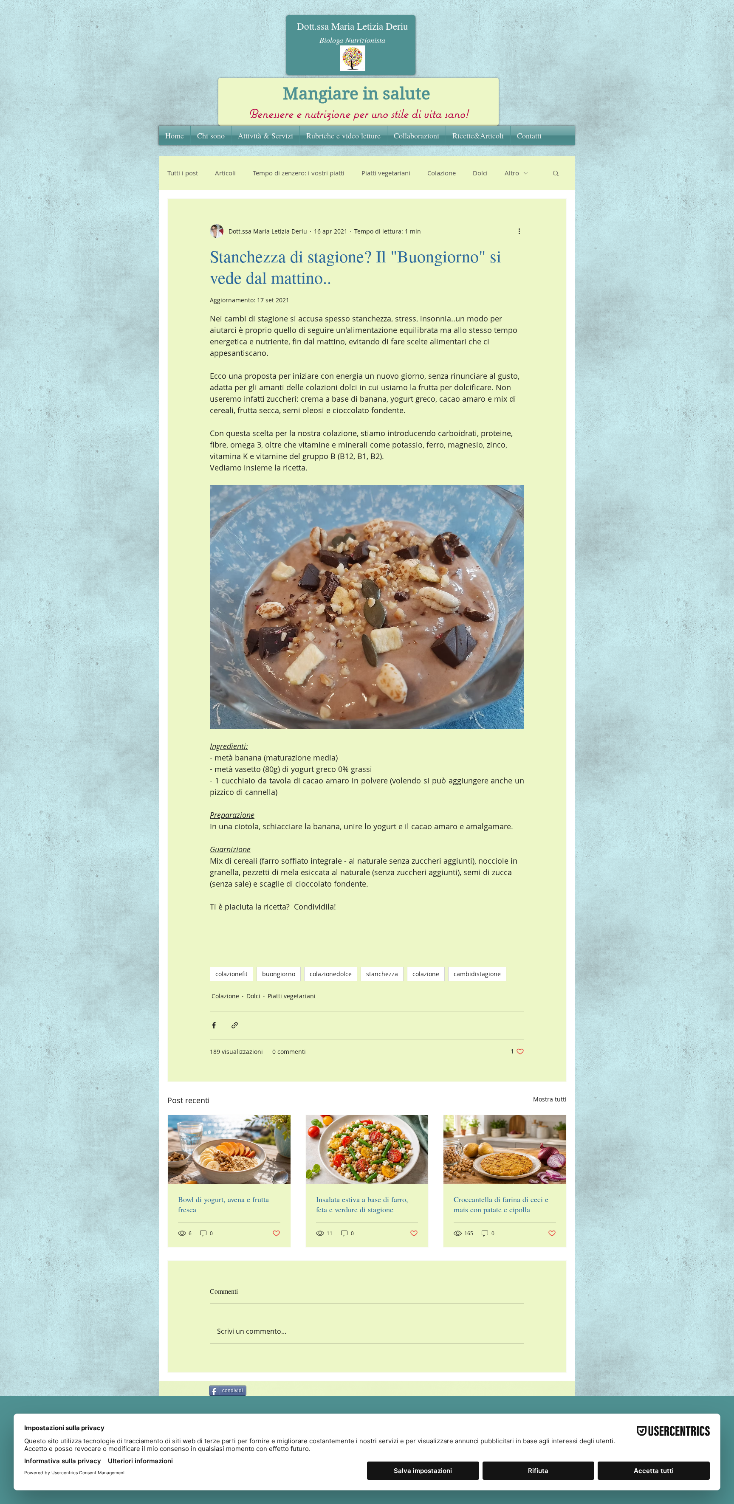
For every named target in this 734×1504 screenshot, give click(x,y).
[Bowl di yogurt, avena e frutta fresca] (229, 1149)
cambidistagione (477, 974)
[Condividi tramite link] (235, 1025)
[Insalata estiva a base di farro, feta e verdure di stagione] (367, 1149)
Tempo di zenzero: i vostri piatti (298, 173)
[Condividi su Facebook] (214, 1025)
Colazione (441, 173)
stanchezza (382, 974)
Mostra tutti (550, 1099)
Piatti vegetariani (385, 173)
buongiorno (278, 974)
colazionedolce (331, 974)
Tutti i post (182, 173)
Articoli (225, 173)
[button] (556, 172)
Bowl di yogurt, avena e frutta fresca (223, 1204)
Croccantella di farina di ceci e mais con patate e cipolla (501, 1204)
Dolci (480, 173)
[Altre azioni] (519, 231)
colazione (425, 974)
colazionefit (231, 974)
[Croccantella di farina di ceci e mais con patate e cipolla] (504, 1149)
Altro (512, 173)
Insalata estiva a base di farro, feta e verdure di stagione (362, 1204)
